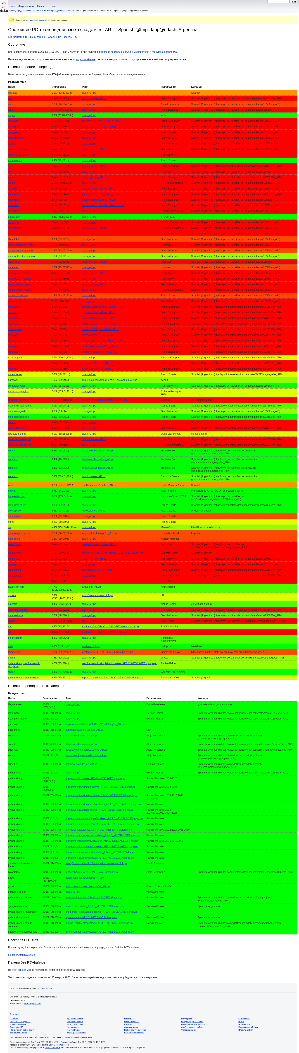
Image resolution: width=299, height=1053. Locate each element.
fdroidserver (14, 652)
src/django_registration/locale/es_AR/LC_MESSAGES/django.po (102, 912)
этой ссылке (19, 970)
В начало (14, 1014)
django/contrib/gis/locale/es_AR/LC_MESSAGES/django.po (99, 829)
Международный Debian (20, 11)
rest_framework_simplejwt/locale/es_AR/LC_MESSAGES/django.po (119, 663)
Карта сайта (243, 1019)
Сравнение (54, 37)
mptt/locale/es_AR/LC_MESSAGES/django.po (91, 917)
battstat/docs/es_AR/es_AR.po (98, 312)
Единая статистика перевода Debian (49, 11)
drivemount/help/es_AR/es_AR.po (100, 329)
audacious (14, 216)
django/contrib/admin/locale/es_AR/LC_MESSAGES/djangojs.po (101, 795)
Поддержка (186, 1019)
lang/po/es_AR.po (92, 587)
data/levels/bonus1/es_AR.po (98, 450)
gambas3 (13, 380)
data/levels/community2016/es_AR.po (86, 749)
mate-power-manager (20, 273)
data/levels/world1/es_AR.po (81, 764)
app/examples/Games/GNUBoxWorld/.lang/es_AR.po (95, 724)
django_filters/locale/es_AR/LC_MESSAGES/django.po (112, 553)
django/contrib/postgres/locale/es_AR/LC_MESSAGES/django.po (102, 841)
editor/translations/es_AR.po (97, 595)
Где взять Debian (75, 1019)
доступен (66, 1037)
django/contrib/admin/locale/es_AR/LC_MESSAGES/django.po (100, 787)
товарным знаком (52, 1048)
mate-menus (15, 160)
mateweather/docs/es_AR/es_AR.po (102, 340)
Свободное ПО (16, 1027)
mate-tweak (14, 516)
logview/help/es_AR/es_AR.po (99, 199)
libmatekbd (14, 239)
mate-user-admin (17, 609)
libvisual (12, 92)
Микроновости (26, 6)
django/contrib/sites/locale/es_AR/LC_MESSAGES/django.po (100, 858)
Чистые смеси (73, 1027)
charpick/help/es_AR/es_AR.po (99, 318)
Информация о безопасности (194, 1024)
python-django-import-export (23, 677)
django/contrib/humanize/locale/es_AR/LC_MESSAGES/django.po (103, 835)
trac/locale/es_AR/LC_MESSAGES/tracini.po (106, 632)
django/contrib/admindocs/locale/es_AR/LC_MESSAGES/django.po (103, 804)
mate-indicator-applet (19, 405)
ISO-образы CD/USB (76, 1024)
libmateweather (16, 385)
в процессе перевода (109, 52)
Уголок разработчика (76, 1033)
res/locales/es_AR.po (93, 510)
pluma (11, 177)
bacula (12, 422)
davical (12, 621)
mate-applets (15, 307)
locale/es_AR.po (91, 646)
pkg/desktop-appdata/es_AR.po (99, 544)
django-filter (14, 553)
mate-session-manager (20, 250)
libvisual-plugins (17, 433)
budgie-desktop (16, 496)
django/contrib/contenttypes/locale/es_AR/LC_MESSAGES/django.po (104, 818)
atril (10, 98)
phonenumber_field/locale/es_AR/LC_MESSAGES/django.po (100, 931)
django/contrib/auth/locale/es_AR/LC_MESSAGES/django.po (99, 809)
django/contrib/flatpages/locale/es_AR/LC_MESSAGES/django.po (102, 824)
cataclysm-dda (16, 587)
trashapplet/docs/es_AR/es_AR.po (101, 368)
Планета (42, 6)
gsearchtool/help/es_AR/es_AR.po (101, 194)
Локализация (16, 37)
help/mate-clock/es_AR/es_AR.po (100, 121)
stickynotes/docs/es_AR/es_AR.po (101, 363)
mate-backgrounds (18, 417)
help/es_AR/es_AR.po (94, 98)
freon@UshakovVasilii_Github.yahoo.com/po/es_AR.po (96, 863)
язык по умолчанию (32, 1003)
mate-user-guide (17, 411)
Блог (12, 6)
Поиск (241, 1021)
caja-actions (14, 570)
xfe (9, 527)
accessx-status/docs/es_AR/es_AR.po (103, 307)
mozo (11, 522)
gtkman (12, 657)
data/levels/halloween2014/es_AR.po (86, 755)
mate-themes (15, 374)
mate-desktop (15, 138)
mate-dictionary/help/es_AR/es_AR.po (103, 205)
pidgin (11, 115)
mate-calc (13, 261)
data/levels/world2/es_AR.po (97, 468)
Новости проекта (131, 1021)
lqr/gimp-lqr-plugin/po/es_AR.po (99, 533)
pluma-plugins (16, 558)
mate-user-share (17, 505)
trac (10, 626)
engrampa (13, 222)
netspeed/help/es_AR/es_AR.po (99, 351)
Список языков (36, 37)
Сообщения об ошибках (192, 1027)
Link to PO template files (21, 955)
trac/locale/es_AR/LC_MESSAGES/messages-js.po (110, 626)
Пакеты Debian (74, 1030)
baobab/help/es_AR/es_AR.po (98, 188)
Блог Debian (244, 1024)
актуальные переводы (136, 52)
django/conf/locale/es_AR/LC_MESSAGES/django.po (95, 778)
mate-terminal (15, 228)
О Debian (14, 1019)
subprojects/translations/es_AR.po (84, 729)
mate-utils (13, 188)
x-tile (10, 646)
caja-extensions (17, 428)
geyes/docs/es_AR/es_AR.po (98, 335)
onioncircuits (15, 638)
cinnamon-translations (20, 400)
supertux (13, 450)
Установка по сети (75, 1021)
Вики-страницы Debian (134, 1033)
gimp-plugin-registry (19, 533)
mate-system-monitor (19, 284)
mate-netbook (15, 615)
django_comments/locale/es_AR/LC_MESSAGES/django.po (99, 923)
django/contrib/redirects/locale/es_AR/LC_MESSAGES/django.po (102, 846)
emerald (12, 604)
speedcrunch (15, 544)
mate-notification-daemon (22, 256)
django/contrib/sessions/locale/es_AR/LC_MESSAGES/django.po (102, 852)
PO (67, 11)
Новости (128, 1019)
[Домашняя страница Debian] (4, 6)
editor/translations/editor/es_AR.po (85, 877)
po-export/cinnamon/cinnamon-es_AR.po (104, 400)
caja (10, 109)
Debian (48, 988)
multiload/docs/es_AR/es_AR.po (100, 346)
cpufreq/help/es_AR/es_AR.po (98, 323)
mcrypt (11, 490)
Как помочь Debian (18, 1033)
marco (11, 143)
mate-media (14, 301)
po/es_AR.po (89, 92)
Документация (131, 1027)
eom (10, 166)
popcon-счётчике (85, 59)
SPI (38, 1045)
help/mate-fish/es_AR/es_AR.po (99, 126)
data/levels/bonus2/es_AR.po (82, 735)
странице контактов (46, 1037)
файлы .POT (71, 37)
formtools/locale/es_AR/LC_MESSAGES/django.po (94, 897)
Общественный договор (20, 1021)
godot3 (12, 595)
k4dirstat (12, 581)
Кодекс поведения (18, 1024)
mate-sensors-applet (19, 439)
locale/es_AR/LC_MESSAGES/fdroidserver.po (107, 652)
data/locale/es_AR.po (93, 476)
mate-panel (14, 121)
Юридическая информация (22, 1030)
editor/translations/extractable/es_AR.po (88, 886)
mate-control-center (18, 149)
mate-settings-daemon (20, 245)
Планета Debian (245, 1030)
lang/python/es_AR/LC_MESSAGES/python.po (92, 872)
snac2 (11, 672)
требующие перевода (164, 52)
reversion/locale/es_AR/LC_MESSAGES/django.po (94, 906)
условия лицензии (60, 1045)
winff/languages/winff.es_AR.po (99, 485)
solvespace (14, 510)
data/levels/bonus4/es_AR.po (82, 744)
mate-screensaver (18, 295)
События (128, 1024)
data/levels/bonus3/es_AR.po (98, 459)
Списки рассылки (189, 1030)
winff (10, 485)
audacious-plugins (18, 391)
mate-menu (14, 538)
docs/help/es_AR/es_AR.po (97, 570)
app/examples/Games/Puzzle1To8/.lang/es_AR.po (109, 380)
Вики (52, 6)
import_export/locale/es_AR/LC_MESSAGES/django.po (112, 677)
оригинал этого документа (38, 20)
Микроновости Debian (248, 1027)
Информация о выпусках (135, 1030)
